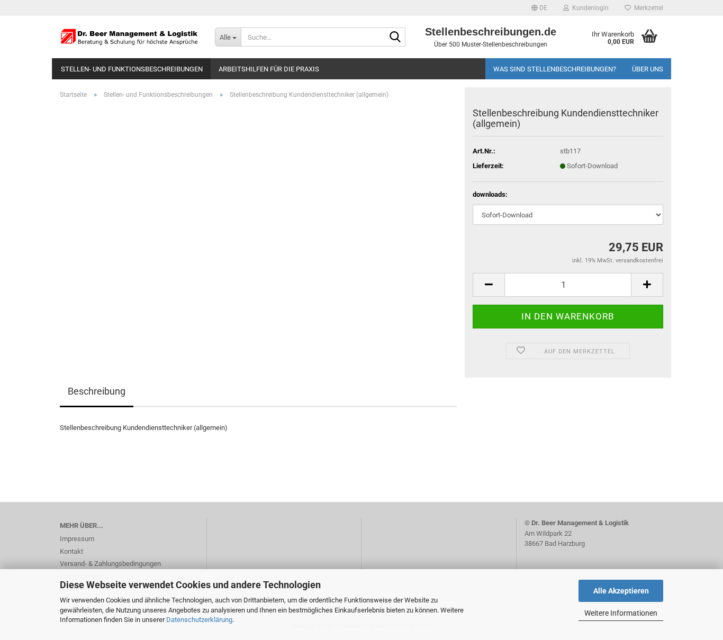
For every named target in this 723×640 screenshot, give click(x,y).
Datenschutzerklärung (199, 620)
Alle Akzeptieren (621, 591)
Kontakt (71, 551)
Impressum (77, 539)
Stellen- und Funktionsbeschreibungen (132, 69)
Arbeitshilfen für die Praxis (269, 69)
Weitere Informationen (620, 613)
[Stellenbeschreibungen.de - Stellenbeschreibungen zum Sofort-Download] (129, 37)
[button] (539, 8)
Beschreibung (96, 391)
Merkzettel (647, 8)
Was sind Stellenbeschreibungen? (554, 69)
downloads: (490, 194)
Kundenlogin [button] (589, 8)
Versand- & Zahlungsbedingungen (110, 564)
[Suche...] (395, 37)
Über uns (647, 69)
